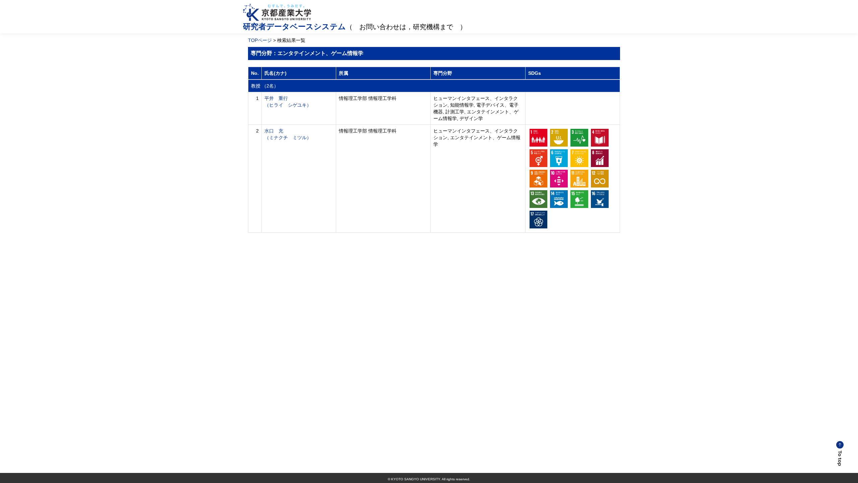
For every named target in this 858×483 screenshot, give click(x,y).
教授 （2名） (265, 86)
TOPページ (260, 40)
